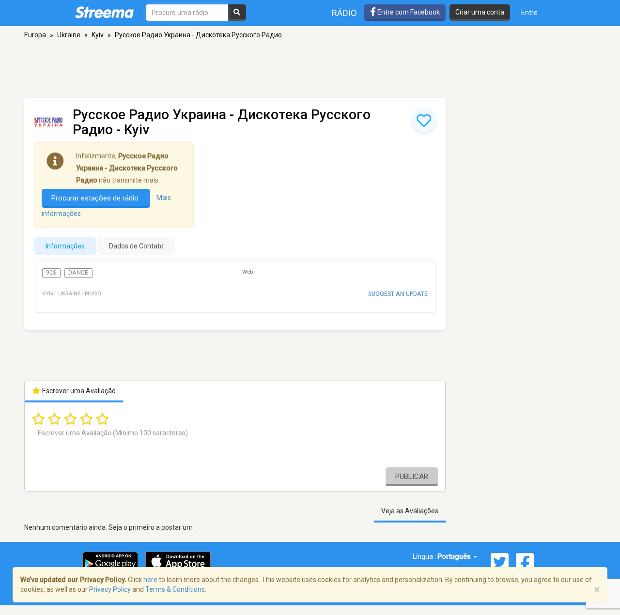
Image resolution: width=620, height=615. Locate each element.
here (150, 580)
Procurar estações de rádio (95, 198)
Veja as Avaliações (409, 511)
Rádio (344, 13)
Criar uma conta (479, 12)
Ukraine (68, 35)
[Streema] (104, 12)
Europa (35, 35)
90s (51, 272)
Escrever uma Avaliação (78, 391)
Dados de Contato (136, 246)
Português (454, 556)
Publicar (411, 476)
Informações (65, 246)
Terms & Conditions (175, 589)
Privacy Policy (110, 589)
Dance (78, 272)
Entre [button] (529, 12)
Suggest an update (398, 293)
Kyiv (98, 35)
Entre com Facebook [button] (408, 12)
